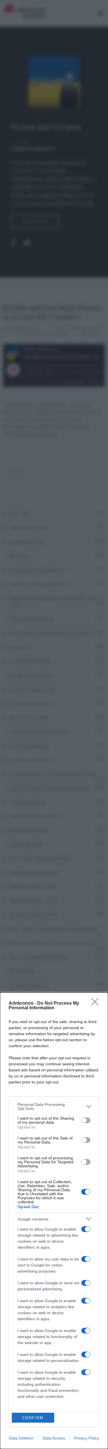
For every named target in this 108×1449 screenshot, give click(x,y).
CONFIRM (32, 1418)
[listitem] (54, 1106)
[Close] (96, 1003)
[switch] (85, 1120)
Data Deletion (21, 1438)
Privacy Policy (86, 1438)
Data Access (54, 1438)
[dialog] (54, 1220)
